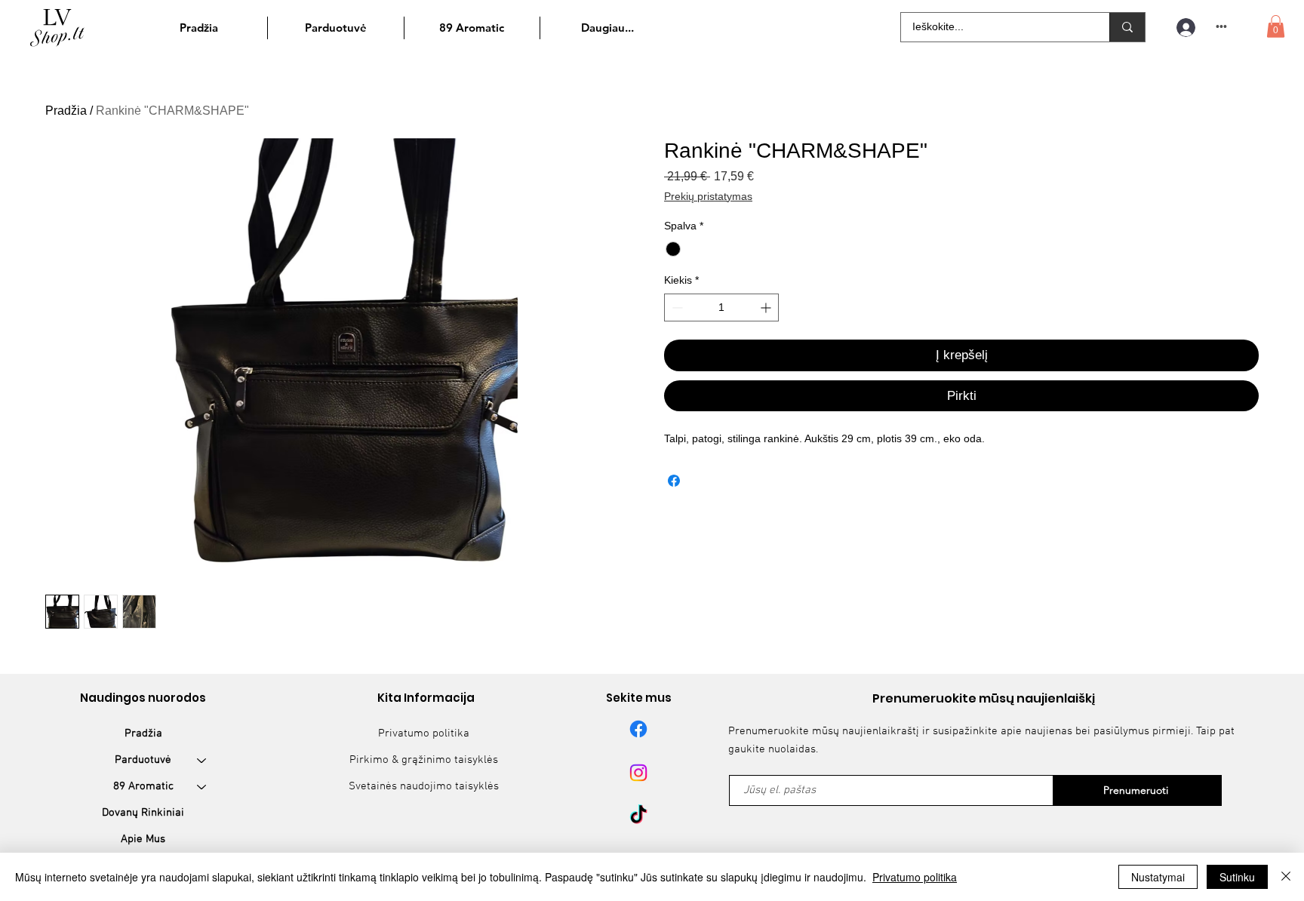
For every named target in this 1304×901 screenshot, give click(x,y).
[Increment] (767, 307)
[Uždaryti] (1286, 877)
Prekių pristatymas (708, 196)
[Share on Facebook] (674, 481)
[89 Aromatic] (202, 786)
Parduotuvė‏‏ (143, 760)
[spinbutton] (721, 307)
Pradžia (66, 110)
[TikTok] (638, 815)
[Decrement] (675, 307)
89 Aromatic (143, 786)
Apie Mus (143, 839)
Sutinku (1237, 876)
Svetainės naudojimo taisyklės (424, 786)
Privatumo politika (423, 733)
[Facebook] (638, 729)
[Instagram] (638, 772)
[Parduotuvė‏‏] (202, 760)
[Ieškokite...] (1127, 27)
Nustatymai (1158, 876)
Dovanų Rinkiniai (143, 813)
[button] (1275, 26)
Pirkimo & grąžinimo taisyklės (423, 760)
